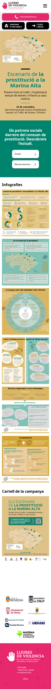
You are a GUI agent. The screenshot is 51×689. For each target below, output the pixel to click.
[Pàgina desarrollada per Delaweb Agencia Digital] (25, 679)
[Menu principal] (45, 6)
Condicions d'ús (24, 672)
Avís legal (22, 667)
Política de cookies (26, 670)
